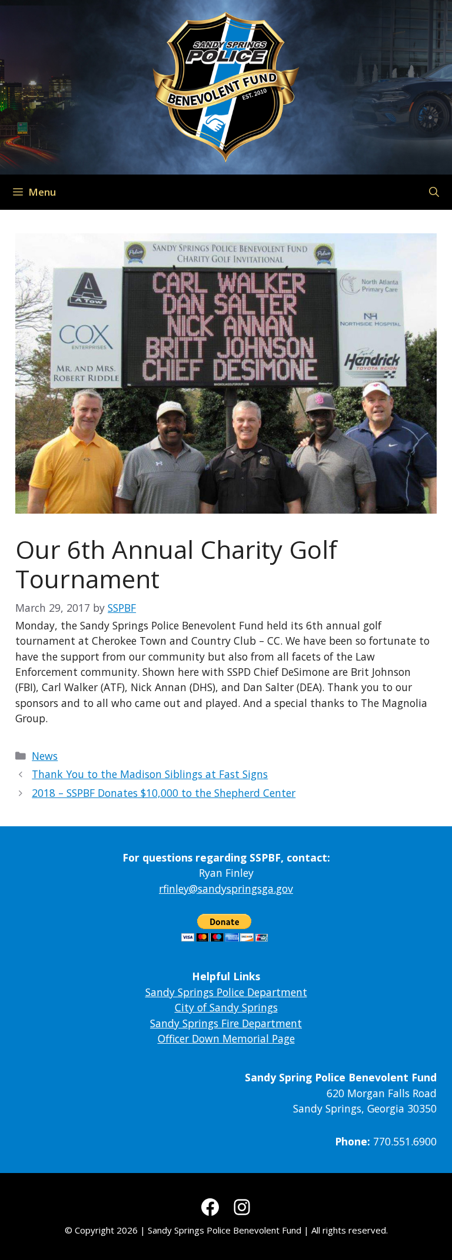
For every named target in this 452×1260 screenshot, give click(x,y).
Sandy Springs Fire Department (226, 1023)
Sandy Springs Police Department (226, 992)
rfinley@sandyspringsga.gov (226, 889)
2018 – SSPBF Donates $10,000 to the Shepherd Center (163, 793)
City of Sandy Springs (226, 1007)
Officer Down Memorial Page (226, 1038)
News (45, 756)
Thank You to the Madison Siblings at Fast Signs (150, 774)
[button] (434, 192)
